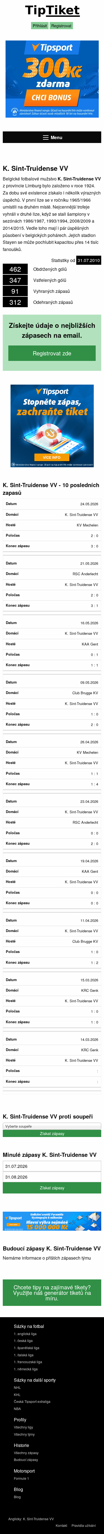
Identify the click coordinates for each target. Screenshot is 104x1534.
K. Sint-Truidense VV (38, 1518)
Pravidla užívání (84, 1525)
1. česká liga (23, 1340)
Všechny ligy (23, 1427)
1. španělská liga (26, 1347)
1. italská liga (24, 1354)
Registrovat (61, 25)
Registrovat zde (52, 353)
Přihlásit (40, 25)
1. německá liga (26, 1368)
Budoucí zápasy (26, 1459)
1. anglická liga (25, 1333)
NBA (17, 1408)
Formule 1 (21, 1478)
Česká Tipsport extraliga (32, 1401)
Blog (17, 1496)
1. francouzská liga (28, 1361)
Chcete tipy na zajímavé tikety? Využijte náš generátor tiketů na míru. (52, 1292)
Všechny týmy (24, 1434)
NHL (17, 1387)
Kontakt (61, 1525)
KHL (17, 1394)
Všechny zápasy (26, 1452)
